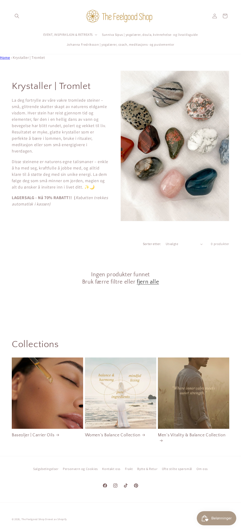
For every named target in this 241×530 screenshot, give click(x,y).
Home (5, 57)
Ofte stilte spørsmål (177, 469)
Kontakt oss (111, 469)
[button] (17, 16)
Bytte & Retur (147, 469)
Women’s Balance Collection (113, 435)
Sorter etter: (152, 244)
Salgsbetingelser (46, 469)
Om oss (202, 469)
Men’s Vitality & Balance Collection (191, 435)
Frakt (129, 469)
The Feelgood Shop (33, 519)
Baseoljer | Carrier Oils (33, 435)
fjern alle (148, 282)
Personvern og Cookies (80, 469)
